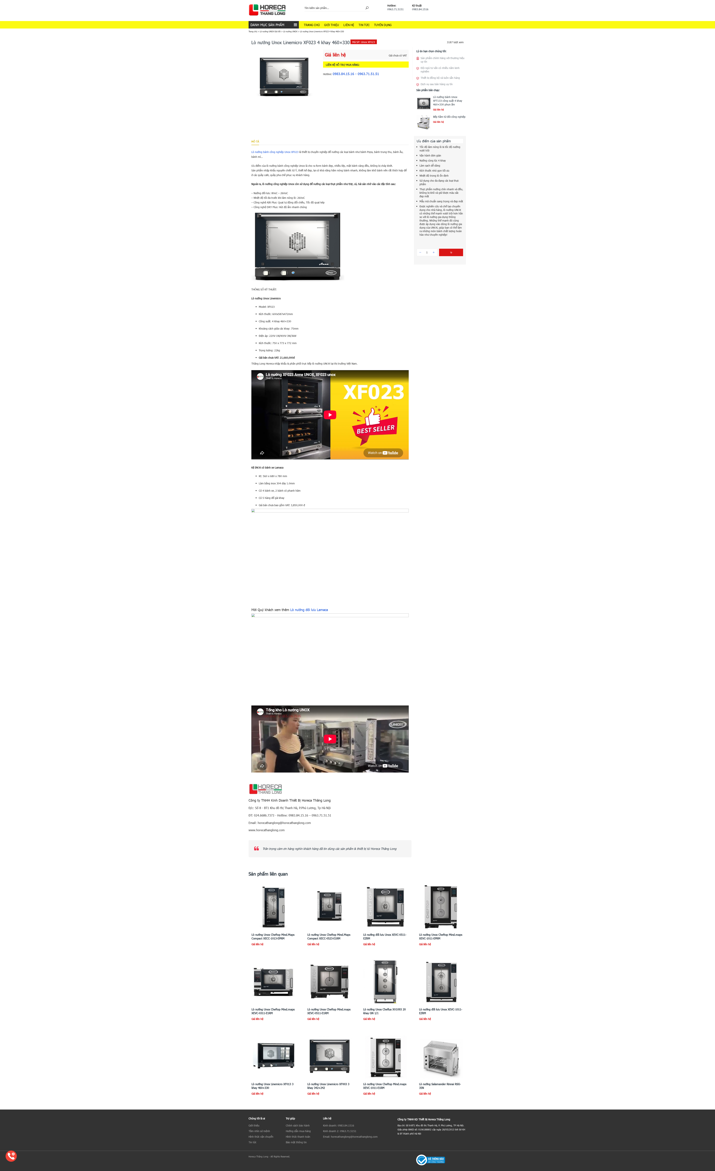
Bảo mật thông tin (296, 1142)
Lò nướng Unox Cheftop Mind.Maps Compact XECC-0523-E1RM (328, 936)
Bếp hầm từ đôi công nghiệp (449, 116)
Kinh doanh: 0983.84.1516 (338, 1125)
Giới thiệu (331, 25)
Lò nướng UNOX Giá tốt (270, 31)
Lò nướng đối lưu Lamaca (309, 609)
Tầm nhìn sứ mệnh (259, 1131)
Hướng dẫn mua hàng (298, 1131)
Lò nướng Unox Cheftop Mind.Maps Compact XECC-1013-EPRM (273, 936)
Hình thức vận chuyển (261, 1136)
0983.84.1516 (420, 9)
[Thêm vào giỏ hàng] (451, 252)
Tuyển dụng (383, 25)
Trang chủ (312, 25)
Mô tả (255, 141)
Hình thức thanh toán (298, 1136)
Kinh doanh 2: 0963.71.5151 (339, 1131)
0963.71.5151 (395, 9)
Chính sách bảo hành (298, 1125)
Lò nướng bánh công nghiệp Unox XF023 (274, 152)
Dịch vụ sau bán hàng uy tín (437, 84)
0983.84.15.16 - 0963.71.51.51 (356, 74)
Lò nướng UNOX (290, 31)
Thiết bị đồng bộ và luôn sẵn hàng (440, 78)
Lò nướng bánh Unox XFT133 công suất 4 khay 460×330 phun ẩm (447, 100)
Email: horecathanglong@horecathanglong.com (350, 1136)
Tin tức (364, 25)
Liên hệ (348, 25)
